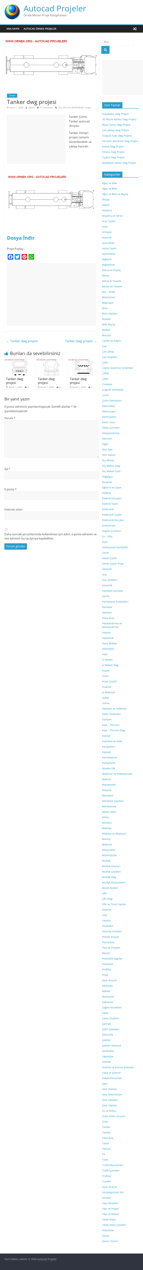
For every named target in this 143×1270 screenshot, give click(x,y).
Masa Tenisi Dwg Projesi (116, 124)
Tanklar (106, 1132)
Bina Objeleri (110, 313)
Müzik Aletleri (110, 888)
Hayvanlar (108, 638)
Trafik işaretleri (111, 1170)
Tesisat (106, 1148)
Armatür (107, 232)
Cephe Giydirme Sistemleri (117, 368)
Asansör (107, 237)
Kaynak (106, 752)
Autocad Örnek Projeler (40, 28)
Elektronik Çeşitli (112, 514)
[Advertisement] (36, 139)
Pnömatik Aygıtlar (112, 958)
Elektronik (108, 509)
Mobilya (106, 828)
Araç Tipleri (109, 221)
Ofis (104, 893)
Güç (104, 574)
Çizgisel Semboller (113, 389)
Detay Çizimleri (111, 427)
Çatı (104, 346)
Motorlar (107, 844)
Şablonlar (107, 1002)
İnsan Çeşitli (109, 681)
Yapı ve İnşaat (110, 1208)
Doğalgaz (107, 476)
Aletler (106, 205)
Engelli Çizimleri (111, 531)
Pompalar (107, 964)
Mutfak (106, 860)
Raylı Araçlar (109, 980)
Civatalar (107, 384)
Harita (105, 596)
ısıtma (105, 703)
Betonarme (108, 297)
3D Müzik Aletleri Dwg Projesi (119, 119)
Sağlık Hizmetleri (112, 1007)
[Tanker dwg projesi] (19, 361)
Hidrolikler (108, 648)
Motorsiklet (108, 850)
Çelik (105, 362)
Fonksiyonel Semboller (115, 547)
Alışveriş (107, 210)
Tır (103, 1154)
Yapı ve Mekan (110, 1214)
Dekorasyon (109, 411)
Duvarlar (107, 482)
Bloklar (106, 330)
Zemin (106, 1235)
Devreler (107, 438)
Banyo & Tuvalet (111, 281)
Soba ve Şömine (111, 1072)
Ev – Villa (107, 536)
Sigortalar (108, 1056)
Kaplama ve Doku (112, 741)
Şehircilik (107, 1034)
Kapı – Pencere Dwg (113, 730)
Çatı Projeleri (109, 357)
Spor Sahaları (110, 1100)
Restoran (107, 985)
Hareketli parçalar (112, 590)
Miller (105, 817)
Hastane (107, 612)
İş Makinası (108, 692)
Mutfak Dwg (109, 877)
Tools (105, 1159)
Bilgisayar (108, 302)
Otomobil (107, 926)
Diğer (105, 444)
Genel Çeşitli (109, 558)
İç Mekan (107, 659)
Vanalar (106, 1197)
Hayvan (106, 632)
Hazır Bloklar (109, 643)
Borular (106, 335)
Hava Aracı (108, 618)
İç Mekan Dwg (110, 665)
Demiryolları (109, 416)
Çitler (105, 378)
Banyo (105, 275)
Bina (104, 308)
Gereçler (107, 569)
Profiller (106, 969)
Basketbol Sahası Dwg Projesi (119, 162)
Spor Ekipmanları (112, 1094)
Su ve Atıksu (109, 1110)
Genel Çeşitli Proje (112, 563)
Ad (7, 469)
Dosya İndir (21, 237)
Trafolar (106, 1176)
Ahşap (106, 199)
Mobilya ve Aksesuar (114, 833)
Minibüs (107, 822)
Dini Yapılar (109, 455)
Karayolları (108, 746)
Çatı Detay (108, 351)
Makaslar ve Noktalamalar (117, 773)
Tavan (105, 1143)
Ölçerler (107, 909)
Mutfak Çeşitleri (111, 871)
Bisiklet (106, 319)
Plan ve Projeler (111, 947)
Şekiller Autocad (111, 1045)
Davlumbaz (108, 406)
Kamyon (107, 719)
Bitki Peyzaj (108, 324)
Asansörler (108, 243)
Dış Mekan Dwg (111, 465)
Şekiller (106, 1040)
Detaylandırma (110, 433)
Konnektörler (109, 757)
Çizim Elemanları (112, 400)
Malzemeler (109, 784)
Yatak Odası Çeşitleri (114, 1225)
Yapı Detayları (110, 1203)
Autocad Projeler (55, 8)
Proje (105, 975)
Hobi (105, 654)
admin (32, 107)
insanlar (107, 686)
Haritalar (107, 607)
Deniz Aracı (108, 422)
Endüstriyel (108, 525)
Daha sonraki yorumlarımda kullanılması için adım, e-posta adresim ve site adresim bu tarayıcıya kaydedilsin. (50, 536)
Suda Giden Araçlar (113, 1116)
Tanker (12, 95)
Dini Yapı (107, 449)
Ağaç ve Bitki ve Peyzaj (115, 194)
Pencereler (108, 942)
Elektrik (106, 493)
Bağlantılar (108, 264)
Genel (105, 552)
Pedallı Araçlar (110, 936)
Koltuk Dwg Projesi (113, 146)
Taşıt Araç (108, 1138)
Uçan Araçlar (109, 1186)
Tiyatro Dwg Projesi (113, 157)
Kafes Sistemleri (111, 714)
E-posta (10, 489)
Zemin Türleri (110, 1241)
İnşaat (105, 670)
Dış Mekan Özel (111, 471)
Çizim (105, 395)
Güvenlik (107, 585)
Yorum (10, 418)
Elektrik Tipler (110, 503)
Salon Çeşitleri (110, 1018)
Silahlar (106, 1061)
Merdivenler (109, 806)
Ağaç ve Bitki (109, 188)
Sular (105, 1121)
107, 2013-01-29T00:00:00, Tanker (74, 107)
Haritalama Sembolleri (115, 601)
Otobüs (106, 920)
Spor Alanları (109, 1089)
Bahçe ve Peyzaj (111, 270)
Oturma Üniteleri (112, 931)
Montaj (106, 839)
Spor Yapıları (109, 1105)
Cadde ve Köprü (111, 340)
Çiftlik (105, 373)
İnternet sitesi (13, 509)
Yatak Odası (109, 1219)
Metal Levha (109, 811)
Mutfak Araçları (111, 866)
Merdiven (107, 795)
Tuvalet (106, 1181)
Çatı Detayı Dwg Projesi (115, 130)
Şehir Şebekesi (110, 1029)
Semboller (108, 1051)
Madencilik (108, 768)
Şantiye (106, 1023)
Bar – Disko (108, 291)
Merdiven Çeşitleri (113, 801)
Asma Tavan (109, 248)
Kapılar (106, 735)
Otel (104, 915)
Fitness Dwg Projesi (113, 152)
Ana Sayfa (12, 28)
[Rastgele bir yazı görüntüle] (135, 28)
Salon (105, 1013)
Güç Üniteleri (110, 580)
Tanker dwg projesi (22, 341)
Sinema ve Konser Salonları (118, 1067)
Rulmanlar (108, 996)
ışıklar (105, 697)
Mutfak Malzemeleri (114, 882)
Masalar (107, 790)
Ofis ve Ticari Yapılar (114, 904)
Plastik (106, 953)
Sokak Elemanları (112, 1078)
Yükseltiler (108, 1230)
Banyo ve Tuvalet (112, 286)
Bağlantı (107, 259)
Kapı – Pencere (110, 725)
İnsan (105, 676)
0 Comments (46, 107)
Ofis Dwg (107, 898)
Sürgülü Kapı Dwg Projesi (117, 135)
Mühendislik (109, 855)
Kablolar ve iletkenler (114, 708)
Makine (106, 779)
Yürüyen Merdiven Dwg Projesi (120, 141)
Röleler (106, 991)
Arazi (105, 226)
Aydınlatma (108, 253)
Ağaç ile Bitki (109, 183)
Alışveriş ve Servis (112, 215)
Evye (104, 541)
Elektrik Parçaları (112, 498)
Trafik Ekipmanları (112, 1165)
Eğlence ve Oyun (112, 487)
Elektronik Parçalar (113, 520)
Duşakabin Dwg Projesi (115, 114)
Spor (105, 1083)
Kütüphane (108, 763)
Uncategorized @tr (113, 1192)
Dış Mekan (108, 460)
